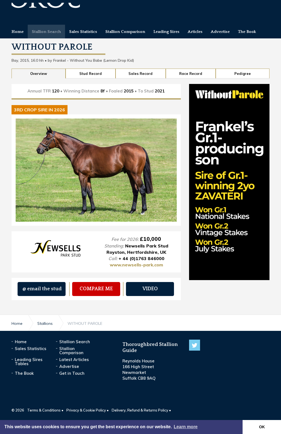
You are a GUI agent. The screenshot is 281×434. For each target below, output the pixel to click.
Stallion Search (74, 342)
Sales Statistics (30, 348)
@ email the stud (42, 289)
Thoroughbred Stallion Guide (46, 10)
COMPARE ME (96, 289)
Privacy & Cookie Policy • (87, 410)
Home (21, 342)
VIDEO (150, 289)
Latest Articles (74, 359)
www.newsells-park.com (136, 264)
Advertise (69, 366)
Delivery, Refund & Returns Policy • (141, 410)
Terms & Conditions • (45, 410)
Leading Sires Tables (29, 361)
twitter (194, 345)
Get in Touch (72, 373)
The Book (24, 373)
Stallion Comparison (71, 350)
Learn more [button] (186, 426)
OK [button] (262, 427)
